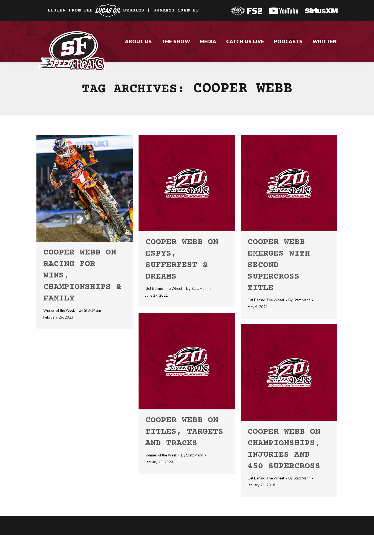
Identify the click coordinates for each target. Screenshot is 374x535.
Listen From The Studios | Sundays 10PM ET (122, 10)
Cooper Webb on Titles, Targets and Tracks (184, 432)
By (90, 310)
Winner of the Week (59, 310)
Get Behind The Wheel (163, 288)
